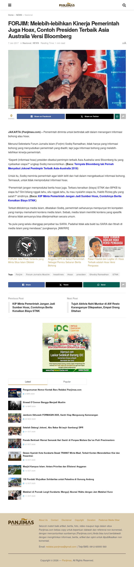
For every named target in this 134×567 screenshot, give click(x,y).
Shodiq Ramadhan (99, 274)
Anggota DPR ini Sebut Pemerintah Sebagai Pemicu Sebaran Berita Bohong (66, 262)
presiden (81, 274)
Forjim (19, 274)
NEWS (19, 14)
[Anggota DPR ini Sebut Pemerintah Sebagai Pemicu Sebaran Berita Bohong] (66, 246)
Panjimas (67, 560)
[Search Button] (124, 5)
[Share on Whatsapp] (117, 116)
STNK (115, 274)
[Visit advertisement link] (67, 347)
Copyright (79, 519)
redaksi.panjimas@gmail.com (61, 546)
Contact (54, 519)
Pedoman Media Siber (109, 519)
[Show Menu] (9, 5)
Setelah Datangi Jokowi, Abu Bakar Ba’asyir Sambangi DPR (53, 427)
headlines (58, 274)
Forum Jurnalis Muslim (38, 274)
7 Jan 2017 (13, 43)
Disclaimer (67, 519)
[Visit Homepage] (67, 5)
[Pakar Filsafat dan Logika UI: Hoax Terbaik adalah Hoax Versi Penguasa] (106, 246)
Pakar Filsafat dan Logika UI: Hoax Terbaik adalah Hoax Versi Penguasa (106, 262)
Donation (91, 519)
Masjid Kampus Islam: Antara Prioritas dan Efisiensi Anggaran (54, 466)
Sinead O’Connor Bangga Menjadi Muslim (44, 402)
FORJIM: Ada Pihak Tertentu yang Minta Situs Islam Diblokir (26, 260)
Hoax (70, 274)
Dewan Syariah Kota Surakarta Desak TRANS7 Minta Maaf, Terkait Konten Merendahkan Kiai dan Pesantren (71, 454)
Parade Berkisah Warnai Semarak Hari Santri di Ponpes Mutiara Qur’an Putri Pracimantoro (69, 440)
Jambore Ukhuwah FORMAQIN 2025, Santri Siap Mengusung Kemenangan (60, 414)
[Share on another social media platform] (123, 116)
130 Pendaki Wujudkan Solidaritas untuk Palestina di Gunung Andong (58, 479)
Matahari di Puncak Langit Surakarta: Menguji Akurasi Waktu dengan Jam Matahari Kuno (68, 491)
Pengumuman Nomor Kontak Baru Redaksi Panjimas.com (52, 389)
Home (11, 14)
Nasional (29, 14)
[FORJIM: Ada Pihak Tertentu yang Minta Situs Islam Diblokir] (26, 246)
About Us (43, 519)
